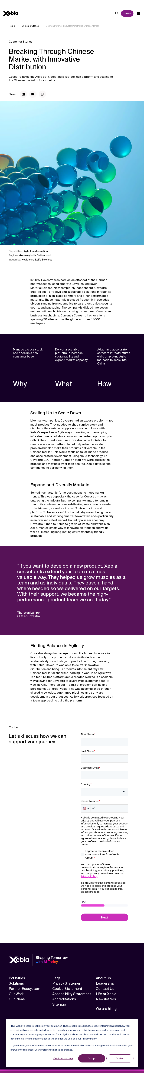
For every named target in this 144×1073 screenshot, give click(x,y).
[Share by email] (33, 94)
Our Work (16, 994)
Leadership (105, 983)
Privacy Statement (67, 983)
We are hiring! (106, 1008)
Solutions (16, 983)
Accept (92, 1058)
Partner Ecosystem (24, 988)
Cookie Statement (67, 988)
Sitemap (59, 1004)
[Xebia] (10, 13)
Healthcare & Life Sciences (37, 259)
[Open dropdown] (138, 13)
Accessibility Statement (71, 994)
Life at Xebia (106, 994)
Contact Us (105, 988)
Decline (120, 1058)
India (33, 255)
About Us (103, 978)
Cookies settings (63, 1058)
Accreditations (64, 999)
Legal (56, 978)
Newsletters (106, 999)
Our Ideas (17, 999)
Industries (17, 978)
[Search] (117, 13)
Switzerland (44, 255)
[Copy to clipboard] (42, 94)
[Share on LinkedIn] (23, 94)
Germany (24, 255)
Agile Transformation (36, 251)
